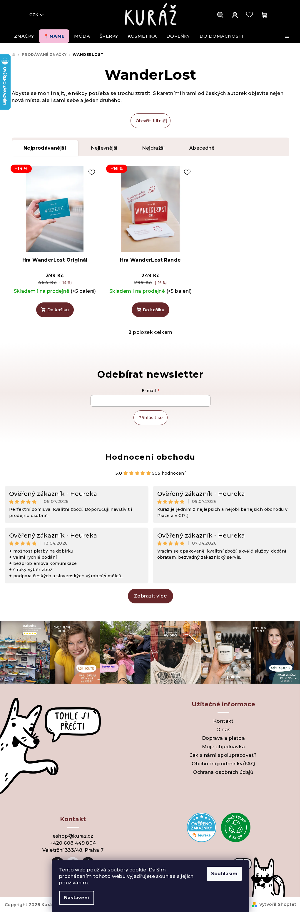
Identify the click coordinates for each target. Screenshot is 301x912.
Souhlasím (224, 873)
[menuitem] (24, 36)
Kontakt (223, 721)
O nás (223, 729)
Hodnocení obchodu (150, 457)
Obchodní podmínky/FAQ (223, 764)
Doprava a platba (223, 738)
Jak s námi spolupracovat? (223, 755)
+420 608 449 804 (73, 843)
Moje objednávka (223, 746)
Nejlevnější (104, 148)
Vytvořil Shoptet (277, 904)
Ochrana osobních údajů (223, 772)
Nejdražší (153, 148)
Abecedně (202, 148)
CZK (33, 14)
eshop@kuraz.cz (73, 836)
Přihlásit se (150, 417)
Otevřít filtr (148, 120)
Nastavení (76, 898)
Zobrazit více (150, 596)
